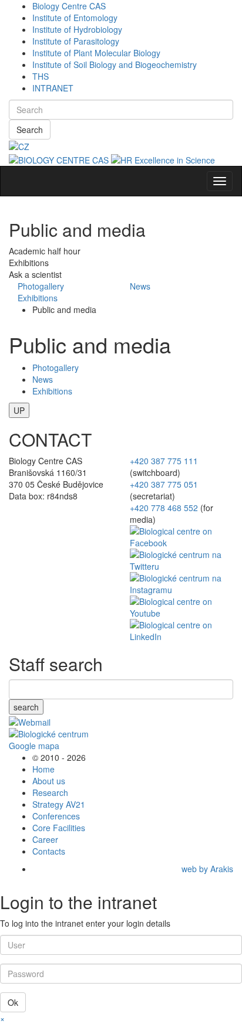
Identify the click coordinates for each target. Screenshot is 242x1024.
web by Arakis (207, 869)
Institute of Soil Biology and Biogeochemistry (114, 64)
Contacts (48, 851)
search (26, 707)
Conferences (56, 816)
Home (43, 769)
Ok (13, 1002)
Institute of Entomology (74, 17)
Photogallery (41, 286)
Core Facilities (58, 828)
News (140, 286)
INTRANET (52, 88)
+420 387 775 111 (164, 461)
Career (45, 839)
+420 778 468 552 (164, 507)
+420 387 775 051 (164, 484)
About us (48, 781)
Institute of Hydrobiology (77, 29)
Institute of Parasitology (75, 41)
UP (19, 410)
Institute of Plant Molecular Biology (96, 53)
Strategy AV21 (58, 804)
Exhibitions (38, 298)
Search (29, 129)
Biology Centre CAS (69, 6)
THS (40, 76)
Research (50, 792)
